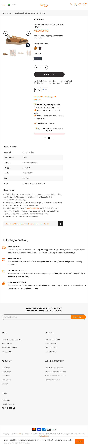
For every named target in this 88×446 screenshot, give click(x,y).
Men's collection (33, 208)
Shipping (48, 36)
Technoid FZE (44, 436)
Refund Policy (50, 351)
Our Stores (6, 376)
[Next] (28, 33)
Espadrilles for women (54, 368)
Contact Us (6, 380)
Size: (37, 54)
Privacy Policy (50, 343)
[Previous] (5, 33)
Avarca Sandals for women (55, 376)
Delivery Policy (51, 347)
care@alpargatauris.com (11, 339)
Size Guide (38, 97)
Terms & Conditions (52, 339)
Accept (79, 441)
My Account (6, 351)
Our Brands (6, 372)
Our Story (6, 368)
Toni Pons (6, 400)
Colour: (41, 43)
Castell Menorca (8, 404)
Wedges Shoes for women (55, 372)
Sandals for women (52, 380)
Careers (5, 384)
